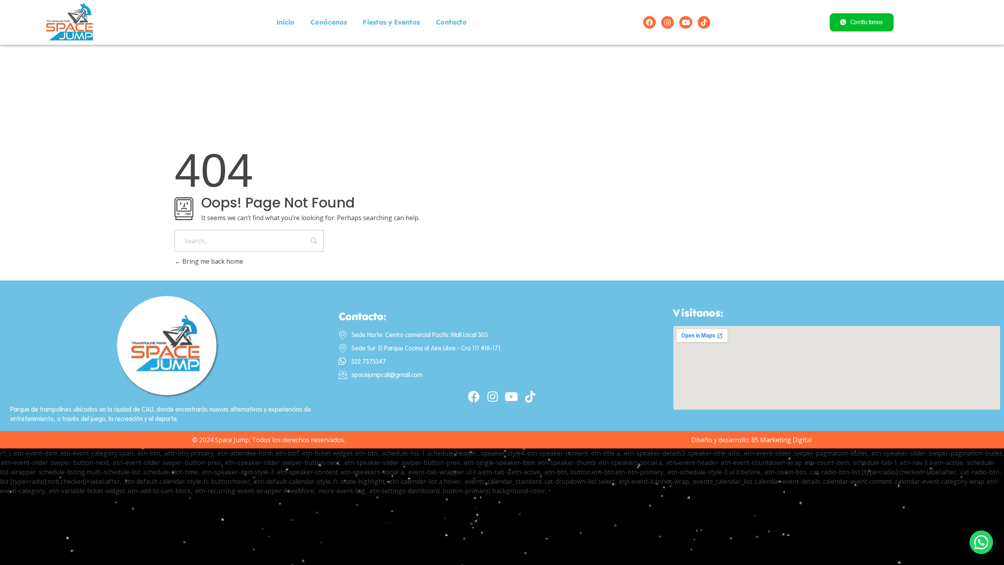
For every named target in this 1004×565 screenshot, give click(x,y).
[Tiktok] (704, 22)
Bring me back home (212, 261)
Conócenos (328, 22)
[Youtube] (685, 22)
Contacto (451, 22)
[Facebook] (649, 22)
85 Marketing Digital (781, 440)
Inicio (285, 22)
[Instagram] (667, 22)
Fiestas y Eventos (391, 22)
